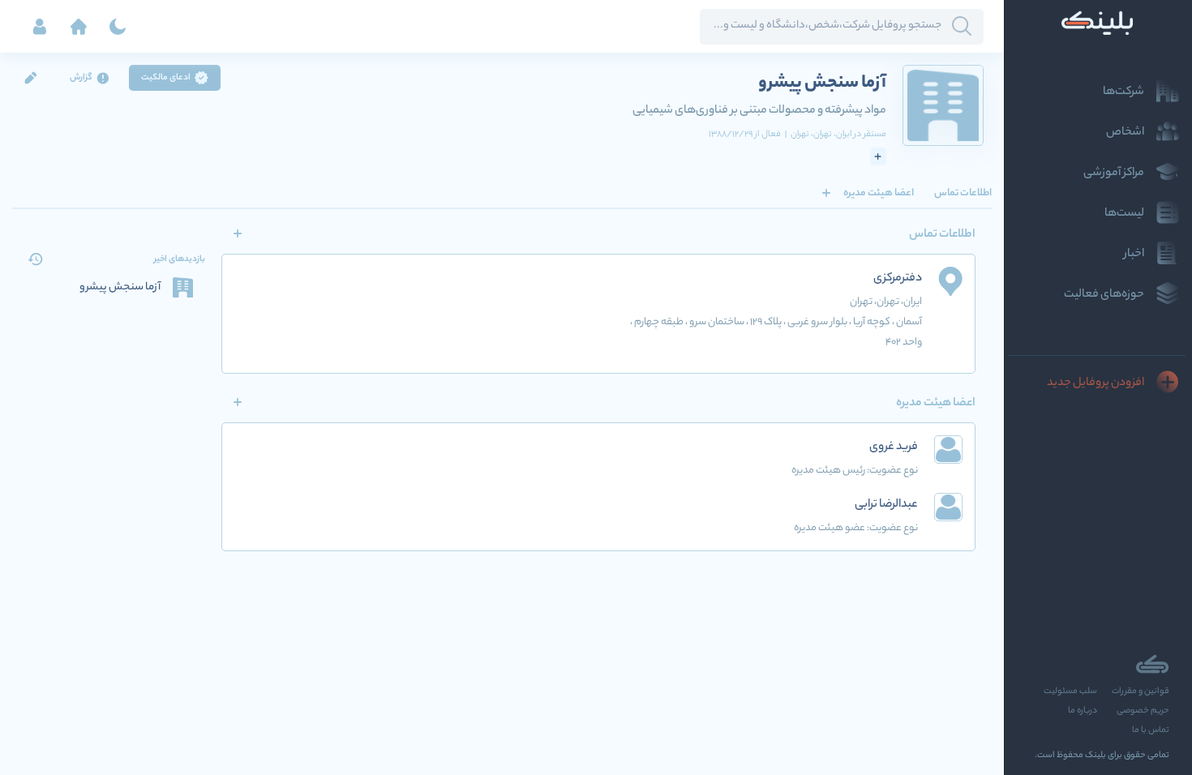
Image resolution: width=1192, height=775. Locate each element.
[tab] (963, 193)
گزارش (81, 78)
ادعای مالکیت (166, 78)
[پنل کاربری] (39, 26)
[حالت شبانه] (117, 26)
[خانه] (78, 26)
